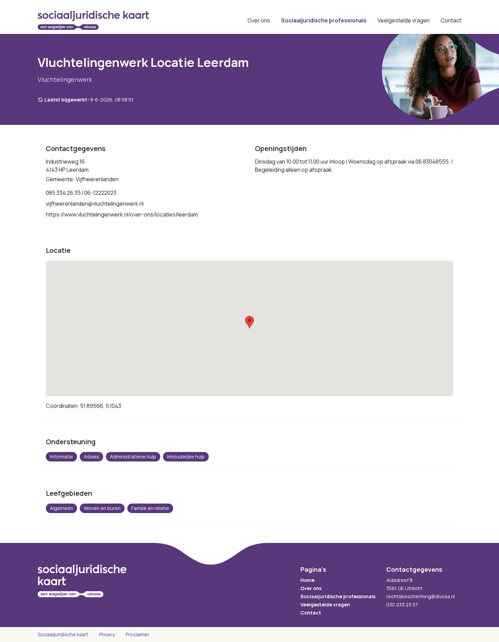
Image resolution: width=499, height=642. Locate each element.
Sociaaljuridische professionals (324, 20)
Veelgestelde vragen (403, 20)
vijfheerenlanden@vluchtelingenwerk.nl (95, 203)
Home (307, 580)
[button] (249, 322)
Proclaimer (137, 634)
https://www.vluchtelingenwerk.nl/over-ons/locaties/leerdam (122, 214)
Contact (451, 20)
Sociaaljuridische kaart (63, 634)
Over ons (258, 20)
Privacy (107, 634)
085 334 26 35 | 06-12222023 (81, 192)
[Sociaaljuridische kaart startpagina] (93, 20)
